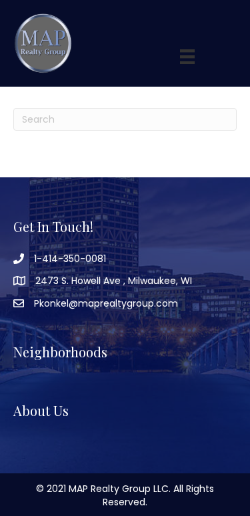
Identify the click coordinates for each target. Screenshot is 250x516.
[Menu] (187, 56)
